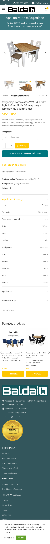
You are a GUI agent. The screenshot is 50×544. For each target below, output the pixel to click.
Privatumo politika (9, 458)
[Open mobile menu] (3, 9)
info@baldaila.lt (41, 3)
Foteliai (5, 500)
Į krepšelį (21, 145)
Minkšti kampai (8, 505)
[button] (5, 52)
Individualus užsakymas (12, 489)
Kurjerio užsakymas (10, 484)
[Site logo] (21, 9)
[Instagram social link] (12, 417)
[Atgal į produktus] (43, 95)
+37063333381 (21, 408)
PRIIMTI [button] (21, 538)
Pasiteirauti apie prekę (14, 164)
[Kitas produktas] (46, 95)
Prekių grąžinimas (9, 473)
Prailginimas (7, 131)
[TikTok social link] (6, 5)
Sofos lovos (6, 514)
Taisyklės (5, 453)
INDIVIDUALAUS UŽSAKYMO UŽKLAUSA (25, 153)
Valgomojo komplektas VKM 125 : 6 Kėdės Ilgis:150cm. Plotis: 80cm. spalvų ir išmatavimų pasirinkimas (12, 356)
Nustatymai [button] (9, 538)
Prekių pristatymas (9, 463)
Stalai (4, 519)
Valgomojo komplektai (20, 95)
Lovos (4, 510)
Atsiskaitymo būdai (10, 468)
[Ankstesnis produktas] (39, 95)
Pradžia (5, 95)
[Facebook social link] (10, 188)
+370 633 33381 (22, 3)
